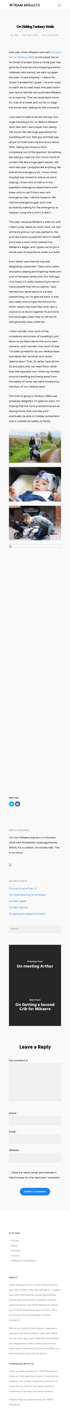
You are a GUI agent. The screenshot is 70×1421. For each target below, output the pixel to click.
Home (15, 1240)
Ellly (16, 35)
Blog (14, 1245)
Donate (16, 1250)
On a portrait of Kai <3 (22, 888)
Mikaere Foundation (23, 1260)
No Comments (50, 35)
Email (13, 1131)
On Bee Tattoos (18, 907)
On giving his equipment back (27, 913)
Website (14, 1150)
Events (15, 1255)
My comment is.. (19, 1060)
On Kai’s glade (18, 901)
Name (13, 1113)
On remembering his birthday (27, 894)
